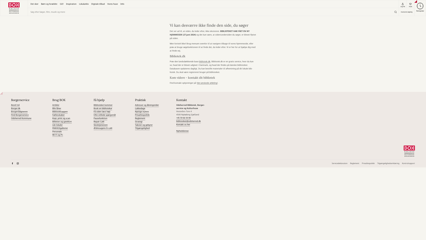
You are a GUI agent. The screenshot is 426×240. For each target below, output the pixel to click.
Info (122, 4)
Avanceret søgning (406, 12)
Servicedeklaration (339, 163)
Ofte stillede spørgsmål (105, 115)
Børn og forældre (49, 4)
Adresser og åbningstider (147, 105)
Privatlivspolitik (142, 115)
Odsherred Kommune (21, 118)
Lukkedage (140, 108)
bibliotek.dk (204, 61)
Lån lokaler (57, 125)
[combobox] (213, 12)
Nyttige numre (142, 111)
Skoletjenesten (101, 125)
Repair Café (99, 121)
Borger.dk (15, 108)
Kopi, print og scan (61, 118)
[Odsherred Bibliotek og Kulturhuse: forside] (14, 8)
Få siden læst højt (102, 111)
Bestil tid (15, 105)
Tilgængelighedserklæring (388, 163)
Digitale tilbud (98, 4)
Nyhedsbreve (182, 131)
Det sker (34, 4)
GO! (61, 4)
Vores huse (112, 4)
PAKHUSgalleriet (60, 128)
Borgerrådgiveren (19, 111)
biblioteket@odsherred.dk (188, 121)
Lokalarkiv (84, 4)
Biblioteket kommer (103, 105)
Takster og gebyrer (144, 125)
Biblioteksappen (60, 111)
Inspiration (71, 4)
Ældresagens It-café (103, 128)
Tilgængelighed (142, 128)
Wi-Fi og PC (57, 134)
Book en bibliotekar (103, 108)
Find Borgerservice (20, 115)
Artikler (55, 105)
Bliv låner (56, 108)
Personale (57, 131)
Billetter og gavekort (62, 121)
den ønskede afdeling (207, 83)
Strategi (138, 121)
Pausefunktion (100, 118)
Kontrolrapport (408, 163)
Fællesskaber (58, 115)
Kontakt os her (183, 124)
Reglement (140, 118)
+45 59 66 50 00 (183, 117)
